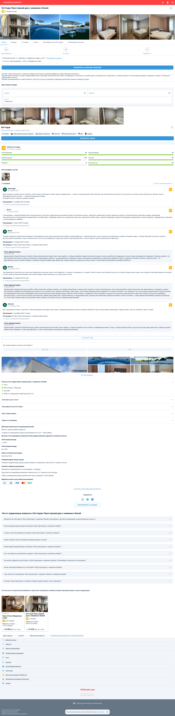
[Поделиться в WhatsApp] (82, 499)
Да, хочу (45, 349)
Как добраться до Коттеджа (53, 42)
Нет (130, 349)
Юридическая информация (10, 712)
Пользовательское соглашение (11, 710)
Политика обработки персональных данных (14, 713)
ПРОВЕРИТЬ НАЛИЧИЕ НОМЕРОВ (87, 68)
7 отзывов (25, 42)
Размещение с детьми (76, 42)
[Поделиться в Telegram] (87, 499)
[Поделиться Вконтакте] (92, 499)
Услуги (35, 42)
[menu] (172, 2)
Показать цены (87, 138)
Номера (14, 42)
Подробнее (101, 712)
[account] (167, 2)
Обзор (4, 42)
